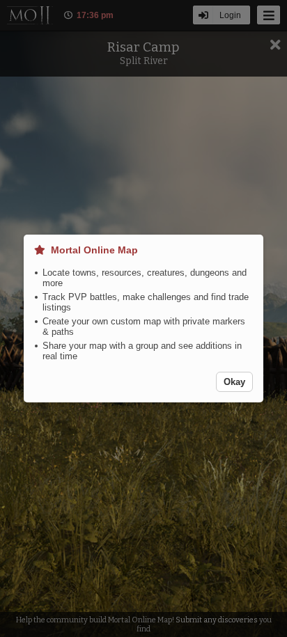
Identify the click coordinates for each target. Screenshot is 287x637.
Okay (234, 382)
